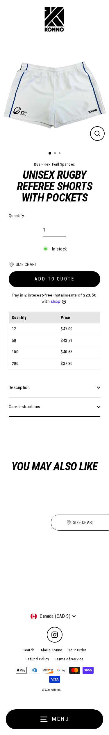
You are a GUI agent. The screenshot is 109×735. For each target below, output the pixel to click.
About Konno (51, 650)
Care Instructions (24, 406)
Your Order (77, 650)
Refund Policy (37, 659)
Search (28, 650)
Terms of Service (69, 659)
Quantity (16, 215)
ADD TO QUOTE (54, 279)
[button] (23, 264)
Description (19, 387)
